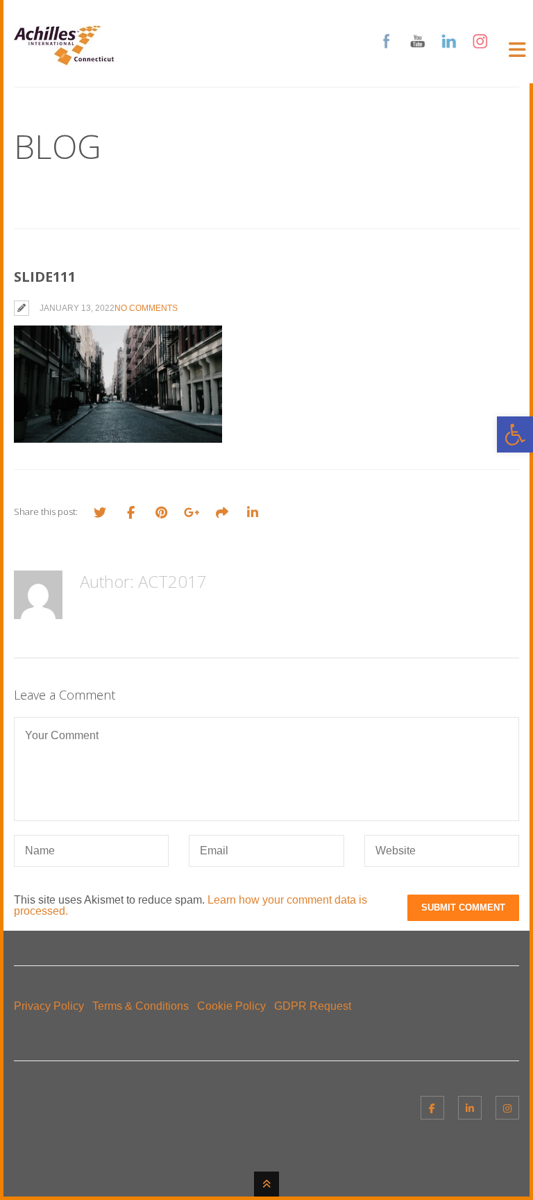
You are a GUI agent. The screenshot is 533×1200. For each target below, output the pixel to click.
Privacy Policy (49, 1006)
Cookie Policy (231, 1006)
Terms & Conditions (140, 1006)
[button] (515, 434)
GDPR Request (312, 1006)
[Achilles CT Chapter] (64, 56)
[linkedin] (470, 1107)
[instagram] (507, 1107)
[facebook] (432, 1107)
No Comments (146, 308)
